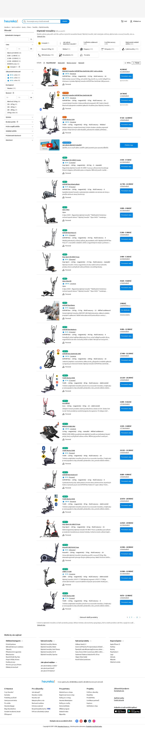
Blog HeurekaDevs (10, 709)
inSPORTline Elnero (68, 305)
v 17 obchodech (125, 428)
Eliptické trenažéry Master (49, 644)
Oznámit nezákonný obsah (12, 712)
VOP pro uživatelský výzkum (40, 712)
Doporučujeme (115, 641)
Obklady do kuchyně (12, 667)
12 (137, 617)
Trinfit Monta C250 (68, 120)
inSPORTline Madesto (69, 330)
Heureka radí (36, 698)
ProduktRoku (91, 698)
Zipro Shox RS (66, 281)
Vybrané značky (46, 641)
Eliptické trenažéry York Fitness (50, 649)
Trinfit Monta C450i (68, 378)
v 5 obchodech (124, 96)
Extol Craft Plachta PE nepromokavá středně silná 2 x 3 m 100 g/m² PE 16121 (89, 647)
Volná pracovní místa (10, 700)
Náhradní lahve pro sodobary (14, 647)
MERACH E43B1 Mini (68, 426)
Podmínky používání (10, 698)
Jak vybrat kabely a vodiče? (49, 666)
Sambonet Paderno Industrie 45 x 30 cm (87, 655)
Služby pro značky (64, 703)
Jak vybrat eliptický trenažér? (72, 145)
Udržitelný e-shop (92, 706)
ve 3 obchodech (125, 162)
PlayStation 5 (114, 652)
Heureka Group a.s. (63, 726)
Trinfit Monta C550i (68, 499)
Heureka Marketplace (65, 700)
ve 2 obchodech (125, 72)
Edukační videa (63, 712)
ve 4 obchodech (125, 259)
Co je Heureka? (9, 692)
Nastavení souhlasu (38, 703)
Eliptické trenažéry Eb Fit (48, 652)
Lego (111, 655)
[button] (17, 39)
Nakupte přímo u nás (38, 700)
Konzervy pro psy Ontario (13, 665)
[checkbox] (6, 53)
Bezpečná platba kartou (39, 709)
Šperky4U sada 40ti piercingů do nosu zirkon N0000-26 (89, 649)
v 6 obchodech (124, 120)
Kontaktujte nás (119, 691)
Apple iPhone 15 (115, 644)
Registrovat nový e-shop (66, 695)
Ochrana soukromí (37, 706)
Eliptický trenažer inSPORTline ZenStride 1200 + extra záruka (82, 71)
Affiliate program (64, 709)
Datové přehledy (64, 706)
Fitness (29, 27)
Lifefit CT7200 (66, 572)
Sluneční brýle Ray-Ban (13, 657)
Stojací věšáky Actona (12, 660)
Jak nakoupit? (36, 692)
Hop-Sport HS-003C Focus (70, 257)
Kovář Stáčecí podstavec (83, 660)
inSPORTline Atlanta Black (71, 184)
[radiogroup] (19, 78)
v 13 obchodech (125, 404)
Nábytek (112, 660)
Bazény (112, 649)
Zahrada (112, 657)
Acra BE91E (66, 403)
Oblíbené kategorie (13, 641)
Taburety (8, 649)
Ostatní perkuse (11, 644)
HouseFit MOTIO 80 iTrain (70, 547)
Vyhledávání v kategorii (12, 35)
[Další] (140, 617)
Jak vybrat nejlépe (48, 662)
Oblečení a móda (115, 662)
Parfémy (112, 647)
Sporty (24, 27)
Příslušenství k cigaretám (13, 652)
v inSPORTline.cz (125, 306)
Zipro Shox (65, 210)
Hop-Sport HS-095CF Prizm (71, 524)
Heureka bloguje (9, 706)
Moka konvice (10, 655)
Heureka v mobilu (37, 695)
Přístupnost (8, 714)
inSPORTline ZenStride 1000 (71, 354)
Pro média (7, 703)
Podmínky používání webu (94, 726)
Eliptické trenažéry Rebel (48, 647)
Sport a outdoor (16, 27)
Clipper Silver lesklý (81, 657)
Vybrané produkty (82, 641)
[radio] (6, 75)
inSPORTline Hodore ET (70, 475)
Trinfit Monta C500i (68, 451)
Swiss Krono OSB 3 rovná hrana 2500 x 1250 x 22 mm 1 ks (89, 652)
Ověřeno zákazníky (92, 692)
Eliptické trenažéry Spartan (49, 655)
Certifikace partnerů (93, 700)
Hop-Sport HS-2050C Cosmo (71, 160)
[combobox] (41, 21)
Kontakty (7, 695)
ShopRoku (90, 695)
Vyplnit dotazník (119, 700)
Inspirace (89, 703)
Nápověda (62, 714)
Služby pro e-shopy (65, 698)
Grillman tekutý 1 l (80, 644)
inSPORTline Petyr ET (69, 233)
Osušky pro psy (10, 662)
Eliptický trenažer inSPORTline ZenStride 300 (77, 95)
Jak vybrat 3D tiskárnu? (48, 671)
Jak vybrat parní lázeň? (47, 668)
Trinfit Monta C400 (68, 596)
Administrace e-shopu (66, 692)
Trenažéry (34, 27)
